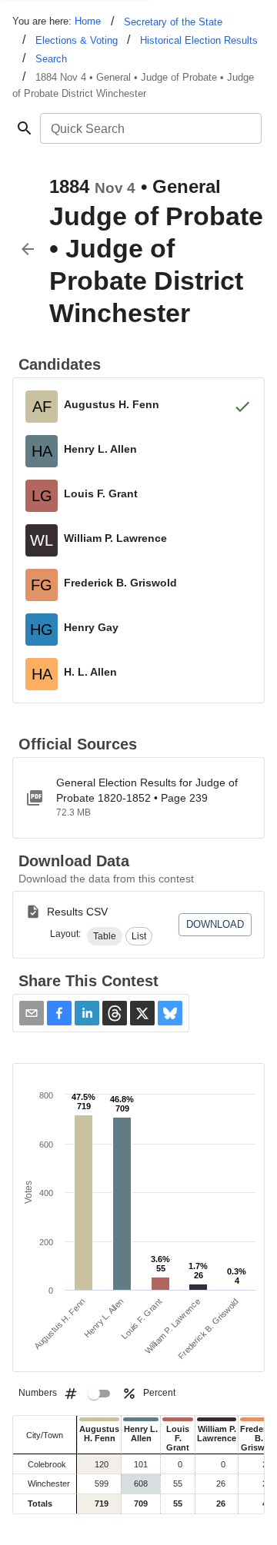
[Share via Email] (31, 1013)
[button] (104, 936)
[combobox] (150, 128)
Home (88, 21)
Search (51, 59)
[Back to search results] (27, 249)
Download (215, 924)
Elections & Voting (76, 40)
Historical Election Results (199, 40)
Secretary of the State (173, 22)
